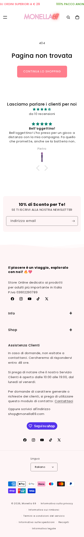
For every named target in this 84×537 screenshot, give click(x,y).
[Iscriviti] (73, 221)
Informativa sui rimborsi (44, 509)
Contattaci (64, 401)
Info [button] (11, 313)
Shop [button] (12, 329)
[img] (42, 109)
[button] (5, 17)
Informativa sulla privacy (57, 503)
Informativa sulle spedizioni (37, 522)
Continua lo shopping (42, 71)
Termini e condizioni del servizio (43, 515)
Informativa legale (44, 528)
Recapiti (64, 522)
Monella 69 (29, 503)
